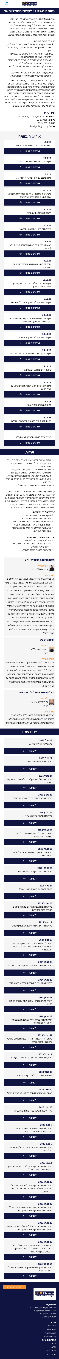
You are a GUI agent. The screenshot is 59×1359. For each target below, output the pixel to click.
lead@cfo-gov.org (39, 126)
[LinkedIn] (6, 3)
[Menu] (53, 4)
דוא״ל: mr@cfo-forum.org (45, 1310)
